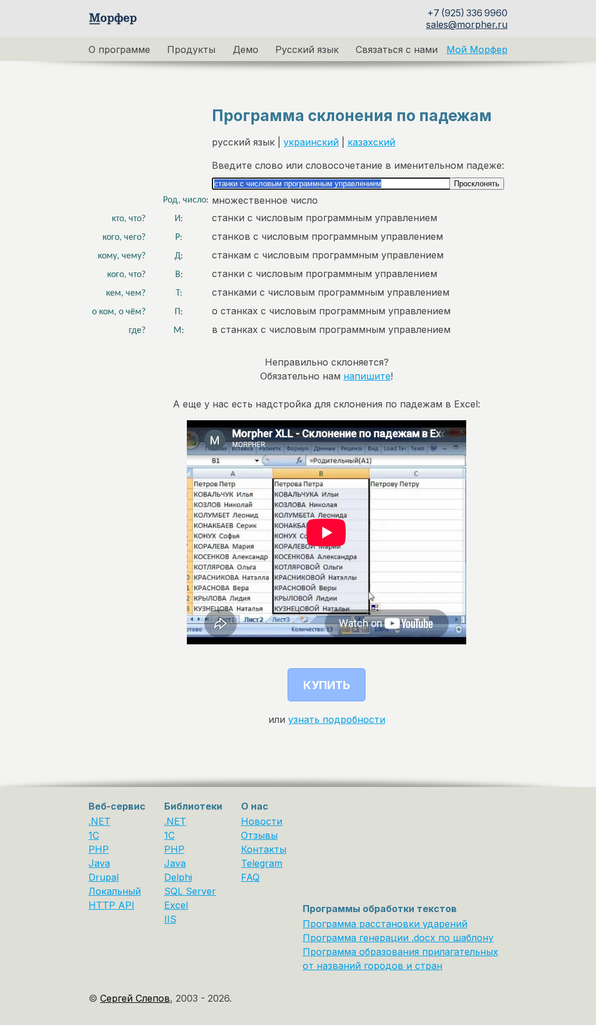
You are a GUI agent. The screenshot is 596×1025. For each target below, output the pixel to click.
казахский (371, 142)
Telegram (261, 863)
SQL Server (190, 891)
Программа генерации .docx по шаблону (398, 938)
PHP (98, 849)
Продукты (191, 49)
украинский (311, 142)
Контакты (263, 849)
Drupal (103, 877)
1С (169, 835)
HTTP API (111, 905)
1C (93, 835)
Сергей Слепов (135, 998)
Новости (261, 821)
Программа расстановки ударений (385, 924)
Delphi (178, 877)
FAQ (250, 877)
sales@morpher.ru (467, 24)
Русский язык (307, 49)
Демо (245, 49)
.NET (99, 821)
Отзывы (259, 835)
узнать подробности (336, 719)
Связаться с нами (397, 49)
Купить (326, 685)
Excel (176, 905)
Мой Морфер (477, 49)
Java (99, 863)
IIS (170, 919)
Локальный (114, 891)
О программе (119, 49)
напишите (367, 376)
